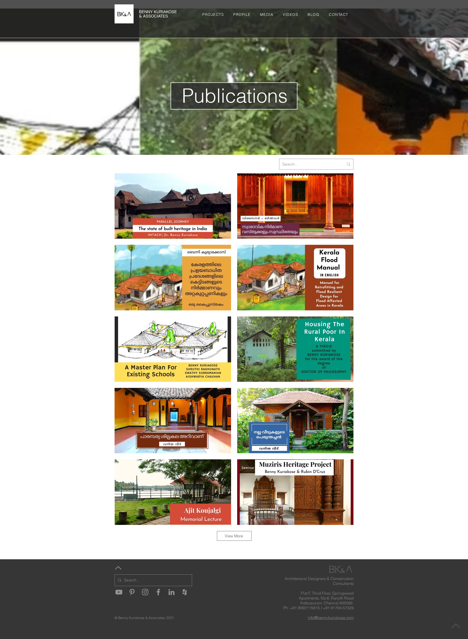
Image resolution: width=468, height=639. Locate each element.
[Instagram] (145, 592)
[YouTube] (119, 592)
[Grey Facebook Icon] (158, 592)
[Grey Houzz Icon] (184, 592)
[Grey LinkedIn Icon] (171, 592)
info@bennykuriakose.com (331, 617)
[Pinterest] (132, 592)
